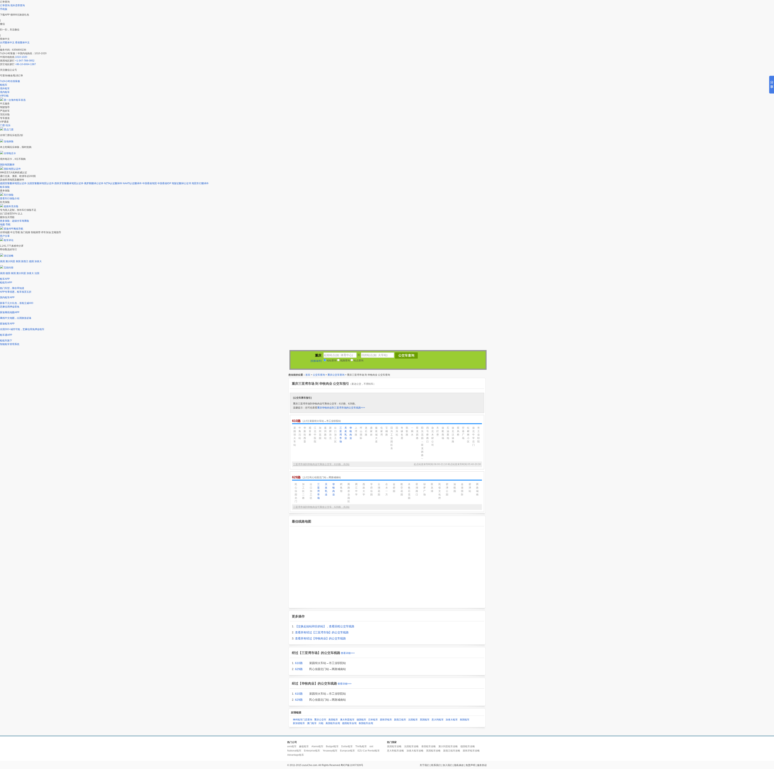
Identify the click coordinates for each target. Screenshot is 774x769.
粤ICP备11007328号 (352, 765)
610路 (299, 663)
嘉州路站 (325, 433)
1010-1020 (21, 57)
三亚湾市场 (340, 434)
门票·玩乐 (5, 125)
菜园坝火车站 (294, 436)
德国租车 (361, 719)
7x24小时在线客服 (10, 81)
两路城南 (477, 489)
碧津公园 (447, 489)
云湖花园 (379, 489)
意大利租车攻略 (395, 750)
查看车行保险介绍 (9, 198)
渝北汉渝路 (453, 434)
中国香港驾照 (149, 183)
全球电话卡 (10, 153)
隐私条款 (459, 765)
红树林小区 (468, 434)
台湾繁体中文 (7, 42)
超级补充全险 (11, 206)
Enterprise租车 (312, 750)
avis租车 (291, 746)
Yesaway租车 (330, 750)
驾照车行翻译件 (200, 183)
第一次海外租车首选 (15, 100)
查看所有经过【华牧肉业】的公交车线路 (320, 638)
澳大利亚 (10, 261)
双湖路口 (417, 489)
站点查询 (358, 360)
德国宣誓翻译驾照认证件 (13, 183)
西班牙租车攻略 (471, 750)
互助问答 (9, 267)
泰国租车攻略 (428, 746)
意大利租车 (438, 719)
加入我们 (447, 765)
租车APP (5, 278)
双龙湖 (432, 488)
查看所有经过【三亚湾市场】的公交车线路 (322, 632)
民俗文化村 (439, 491)
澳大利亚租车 (347, 719)
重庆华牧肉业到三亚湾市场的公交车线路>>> (341, 407)
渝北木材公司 (432, 436)
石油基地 (448, 433)
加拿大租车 (452, 719)
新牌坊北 (330, 433)
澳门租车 (312, 723)
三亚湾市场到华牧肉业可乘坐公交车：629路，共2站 (321, 507)
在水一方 (386, 489)
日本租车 (373, 719)
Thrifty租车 (361, 746)
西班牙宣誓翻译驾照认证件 (68, 183)
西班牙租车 (386, 719)
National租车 (294, 750)
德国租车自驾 (349, 723)
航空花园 (402, 489)
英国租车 (425, 719)
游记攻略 (9, 255)
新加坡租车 (299, 723)
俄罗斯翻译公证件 (93, 183)
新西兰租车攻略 (451, 750)
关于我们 (424, 765)
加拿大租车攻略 (415, 750)
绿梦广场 (424, 489)
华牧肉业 (351, 433)
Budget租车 (332, 746)
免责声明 (470, 765)
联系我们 (436, 765)
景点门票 (9, 129)
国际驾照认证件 (12, 168)
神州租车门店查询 (302, 719)
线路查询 (345, 360)
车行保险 (9, 194)
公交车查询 (319, 374)
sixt (371, 746)
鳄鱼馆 (341, 488)
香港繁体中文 (22, 42)
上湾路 (356, 431)
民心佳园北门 (296, 493)
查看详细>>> (348, 653)
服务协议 (482, 765)
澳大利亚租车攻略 (448, 746)
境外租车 (5, 88)
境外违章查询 (17, 5)
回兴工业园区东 (391, 438)
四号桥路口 (427, 434)
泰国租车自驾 (366, 723)
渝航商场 (443, 433)
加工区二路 (303, 491)
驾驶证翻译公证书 (181, 183)
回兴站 (397, 431)
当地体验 (9, 141)
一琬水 (412, 431)
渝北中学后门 (473, 436)
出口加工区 (335, 434)
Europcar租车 (347, 750)
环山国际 (361, 433)
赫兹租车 (304, 746)
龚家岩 (371, 431)
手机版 (3, 9)
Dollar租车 (347, 746)
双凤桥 (458, 431)
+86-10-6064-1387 (25, 64)
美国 (2, 261)
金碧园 (394, 488)
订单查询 (5, 5)
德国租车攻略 (467, 746)
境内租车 (5, 92)
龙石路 (366, 431)
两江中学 (356, 489)
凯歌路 (407, 431)
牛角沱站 (300, 433)
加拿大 (38, 261)
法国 (36, 273)
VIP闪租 (4, 95)
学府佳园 (371, 489)
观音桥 (310, 431)
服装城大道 (376, 434)
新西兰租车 (400, 719)
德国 (31, 261)
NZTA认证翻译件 (113, 183)
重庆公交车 (320, 719)
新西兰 (24, 261)
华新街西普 (305, 434)
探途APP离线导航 (13, 228)
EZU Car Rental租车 (369, 750)
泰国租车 (464, 719)
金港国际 (462, 489)
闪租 (321, 723)
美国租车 (333, 719)
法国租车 (413, 719)
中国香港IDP (164, 183)
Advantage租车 (295, 754)
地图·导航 (5, 224)
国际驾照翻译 (7, 164)
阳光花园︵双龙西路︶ (422, 443)
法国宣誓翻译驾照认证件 (40, 183)
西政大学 (364, 489)
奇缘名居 (402, 433)
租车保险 (5, 187)
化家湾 (381, 431)
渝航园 (455, 488)
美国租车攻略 (394, 746)
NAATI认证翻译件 (132, 183)
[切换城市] (316, 361)
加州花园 (320, 433)
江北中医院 (315, 434)
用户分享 (5, 236)
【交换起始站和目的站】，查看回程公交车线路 (324, 626)
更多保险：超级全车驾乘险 (14, 220)
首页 (307, 374)
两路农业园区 (348, 493)
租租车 (3, 84)
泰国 (18, 261)
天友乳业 (345, 433)
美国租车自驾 (333, 723)
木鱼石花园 (409, 491)
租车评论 (9, 240)
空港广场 (463, 433)
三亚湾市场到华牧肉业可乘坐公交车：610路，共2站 (321, 464)
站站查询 (331, 360)
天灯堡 (437, 431)
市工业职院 (478, 434)
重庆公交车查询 (336, 374)
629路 (299, 669)
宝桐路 (386, 431)
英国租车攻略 (433, 750)
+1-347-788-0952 (24, 60)
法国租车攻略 (411, 746)
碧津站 (470, 488)
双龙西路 (417, 433)
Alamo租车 (317, 746)
